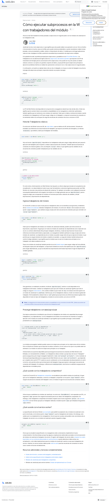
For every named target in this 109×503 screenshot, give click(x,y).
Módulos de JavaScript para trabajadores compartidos (41, 460)
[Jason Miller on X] (30, 43)
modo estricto (37, 291)
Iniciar (101, 22)
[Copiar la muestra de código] (88, 78)
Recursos (23, 1)
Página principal (26, 20)
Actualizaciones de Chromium (76, 487)
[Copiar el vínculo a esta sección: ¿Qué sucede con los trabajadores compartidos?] (63, 371)
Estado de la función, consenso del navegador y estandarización (43, 454)
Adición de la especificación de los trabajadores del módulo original (44, 457)
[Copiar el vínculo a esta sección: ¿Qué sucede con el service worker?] (53, 407)
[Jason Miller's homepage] (34, 43)
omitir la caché (55, 443)
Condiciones (5, 499)
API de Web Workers (71, 56)
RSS (89, 493)
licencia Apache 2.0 (32, 471)
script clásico (50, 126)
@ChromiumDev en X (93, 485)
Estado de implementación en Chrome (60, 462)
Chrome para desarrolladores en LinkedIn (96, 490)
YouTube (90, 487)
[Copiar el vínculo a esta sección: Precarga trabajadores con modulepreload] (58, 310)
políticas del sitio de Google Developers (66, 471)
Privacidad (11, 499)
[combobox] (81, 1)
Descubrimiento (32, 1)
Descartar (89, 22)
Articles (4, 6)
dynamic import (60, 244)
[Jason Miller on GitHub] (32, 43)
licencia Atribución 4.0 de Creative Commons (65, 469)
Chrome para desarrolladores (75, 485)
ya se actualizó (47, 412)
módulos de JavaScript (32, 208)
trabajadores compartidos (44, 375)
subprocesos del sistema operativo (59, 58)
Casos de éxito (72, 489)
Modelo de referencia (44, 1)
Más (67, 1)
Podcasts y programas (74, 492)
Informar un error (53, 485)
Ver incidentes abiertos (54, 487)
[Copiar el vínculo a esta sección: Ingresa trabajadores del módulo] (50, 201)
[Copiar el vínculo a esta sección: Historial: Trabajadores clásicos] (48, 122)
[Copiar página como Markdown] (70, 29)
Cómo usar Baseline (57, 1)
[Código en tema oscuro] (86, 78)
